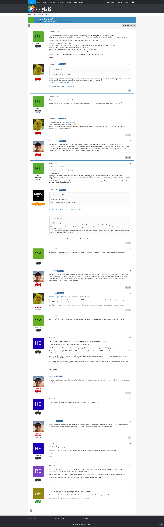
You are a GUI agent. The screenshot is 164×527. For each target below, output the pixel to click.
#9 (130, 271)
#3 (130, 96)
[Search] (133, 2)
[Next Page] (33, 25)
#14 (130, 399)
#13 (130, 376)
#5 (130, 141)
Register (126, 2)
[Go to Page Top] (161, 524)
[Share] (134, 25)
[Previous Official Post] (126, 135)
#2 (130, 64)
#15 (130, 421)
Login (120, 2)
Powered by (82, 524)
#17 (130, 466)
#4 (130, 118)
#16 (130, 443)
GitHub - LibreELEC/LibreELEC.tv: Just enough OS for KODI (66, 209)
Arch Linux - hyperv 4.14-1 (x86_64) (59, 297)
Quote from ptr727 (58, 69)
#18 (130, 488)
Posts (37, 47)
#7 (130, 190)
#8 (130, 248)
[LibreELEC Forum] (82, 8)
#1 (130, 31)
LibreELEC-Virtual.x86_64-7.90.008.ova (60, 82)
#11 (130, 315)
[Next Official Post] (129, 90)
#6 (130, 163)
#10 (130, 293)
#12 (130, 338)
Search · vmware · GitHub (68, 122)
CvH (62, 86)
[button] (111, 2)
